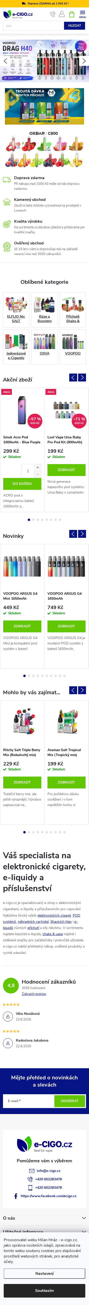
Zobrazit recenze (34, 994)
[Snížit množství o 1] (37, 474)
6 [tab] (51, 520)
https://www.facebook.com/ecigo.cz (48, 1196)
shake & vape (53, 934)
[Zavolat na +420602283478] (53, 14)
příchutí (33, 927)
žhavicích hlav (61, 921)
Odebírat (70, 1101)
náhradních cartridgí (33, 921)
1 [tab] (29, 520)
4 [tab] (42, 520)
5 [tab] (46, 520)
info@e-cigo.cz (48, 1170)
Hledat (74, 26)
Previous (73, 377)
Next (82, 377)
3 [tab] (38, 520)
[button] (5, 61)
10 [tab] (64, 676)
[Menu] (82, 14)
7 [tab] (55, 520)
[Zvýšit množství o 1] (37, 467)
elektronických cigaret (54, 915)
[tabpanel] (22, 450)
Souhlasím (44, 1290)
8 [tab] (60, 520)
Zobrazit (66, 470)
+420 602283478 (48, 1179)
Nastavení (44, 1273)
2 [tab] (33, 520)
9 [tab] (60, 676)
